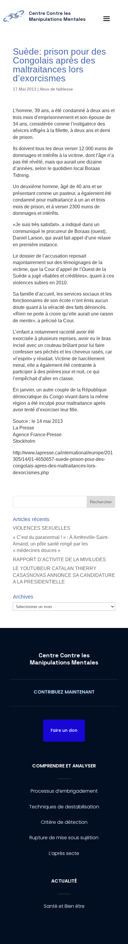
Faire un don (64, 730)
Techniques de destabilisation (64, 806)
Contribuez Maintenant (64, 691)
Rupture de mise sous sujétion (64, 837)
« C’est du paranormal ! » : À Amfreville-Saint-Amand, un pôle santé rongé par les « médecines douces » (61, 544)
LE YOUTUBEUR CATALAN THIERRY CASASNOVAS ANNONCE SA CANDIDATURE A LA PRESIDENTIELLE (64, 575)
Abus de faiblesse (56, 89)
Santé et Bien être (64, 906)
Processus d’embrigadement (64, 791)
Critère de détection (64, 822)
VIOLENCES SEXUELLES (41, 528)
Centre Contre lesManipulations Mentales (64, 658)
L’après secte (64, 853)
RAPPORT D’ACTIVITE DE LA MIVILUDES (59, 559)
